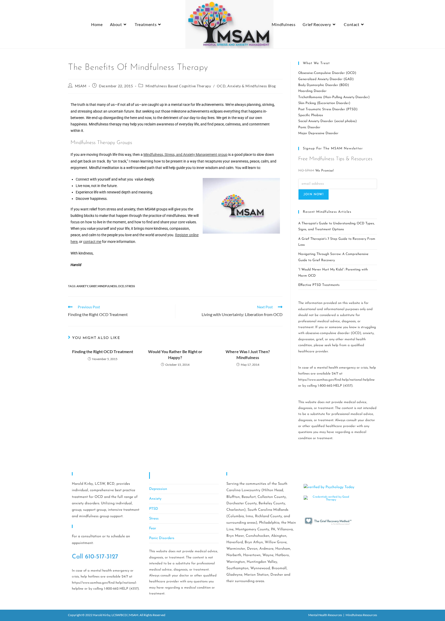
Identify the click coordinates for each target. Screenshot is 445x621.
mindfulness (107, 286)
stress (130, 286)
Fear (152, 528)
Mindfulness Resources (361, 615)
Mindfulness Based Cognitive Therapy (178, 86)
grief (93, 286)
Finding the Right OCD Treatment (102, 351)
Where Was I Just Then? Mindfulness (248, 354)
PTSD (153, 509)
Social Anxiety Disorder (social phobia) (327, 121)
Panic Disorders (161, 538)
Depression (158, 489)
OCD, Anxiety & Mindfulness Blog (246, 86)
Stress (154, 519)
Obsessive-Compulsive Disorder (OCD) (327, 73)
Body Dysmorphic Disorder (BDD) (323, 85)
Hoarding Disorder (312, 91)
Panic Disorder (309, 127)
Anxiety (155, 499)
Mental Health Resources (325, 615)
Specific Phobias (310, 115)
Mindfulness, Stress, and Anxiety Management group (185, 154)
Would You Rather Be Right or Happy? (175, 354)
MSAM (81, 86)
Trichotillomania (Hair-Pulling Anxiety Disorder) (334, 97)
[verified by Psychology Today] (329, 487)
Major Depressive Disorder (318, 133)
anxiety (82, 286)
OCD (121, 286)
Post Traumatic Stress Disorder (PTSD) (327, 109)
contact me (92, 242)
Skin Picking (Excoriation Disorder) (324, 103)
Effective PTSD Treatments (318, 285)
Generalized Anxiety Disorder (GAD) (326, 79)
